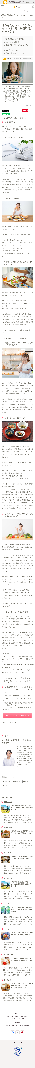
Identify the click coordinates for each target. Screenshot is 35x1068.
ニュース (8, 11)
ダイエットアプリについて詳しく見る (17, 715)
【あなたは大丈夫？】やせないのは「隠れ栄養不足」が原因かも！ (17, 16)
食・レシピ (13, 722)
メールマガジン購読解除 (17, 1018)
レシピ (26, 11)
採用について (15, 1025)
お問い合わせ (9, 1016)
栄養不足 (16, 14)
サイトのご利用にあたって (22, 1016)
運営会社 (8, 1025)
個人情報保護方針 (24, 1025)
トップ (2, 14)
